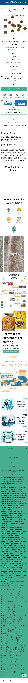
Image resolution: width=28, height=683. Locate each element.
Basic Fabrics (18, 574)
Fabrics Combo (15, 477)
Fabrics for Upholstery (8, 550)
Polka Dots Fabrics (7, 530)
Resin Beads (16, 588)
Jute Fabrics (17, 507)
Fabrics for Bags (18, 560)
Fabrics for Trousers (17, 548)
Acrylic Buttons (13, 606)
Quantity (14, 67)
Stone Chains (17, 622)
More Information (13, 453)
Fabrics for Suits (6, 570)
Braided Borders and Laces (10, 670)
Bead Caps (5, 656)
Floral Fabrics (19, 528)
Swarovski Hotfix (6, 632)
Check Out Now (11, 352)
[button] (13, 107)
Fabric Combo (6, 578)
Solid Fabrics (5, 532)
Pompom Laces (14, 674)
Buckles (10, 612)
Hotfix (23, 626)
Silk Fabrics (17, 496)
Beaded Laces (19, 676)
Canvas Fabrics (6, 507)
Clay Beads (10, 590)
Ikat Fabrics (11, 483)
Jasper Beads (6, 644)
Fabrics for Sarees (19, 570)
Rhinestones (5, 628)
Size (14, 53)
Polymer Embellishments (9, 618)
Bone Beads (20, 590)
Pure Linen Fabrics (18, 479)
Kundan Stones (19, 654)
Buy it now (14, 89)
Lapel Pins (12, 614)
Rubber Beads (6, 592)
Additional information (14, 125)
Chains (15, 620)
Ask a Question (14, 119)
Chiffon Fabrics (7, 496)
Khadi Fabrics (11, 499)
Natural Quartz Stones (8, 646)
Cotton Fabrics (21, 487)
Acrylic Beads (18, 586)
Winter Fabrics (10, 580)
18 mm (14, 56)
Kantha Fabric (17, 522)
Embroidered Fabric (20, 514)
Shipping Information (14, 113)
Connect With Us (14, 457)
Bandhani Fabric (6, 520)
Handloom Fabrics (20, 572)
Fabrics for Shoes (7, 562)
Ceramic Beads (6, 596)
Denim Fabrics (6, 510)
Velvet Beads (17, 596)
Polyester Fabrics (13, 501)
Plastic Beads (5, 588)
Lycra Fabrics (22, 503)
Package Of (14, 60)
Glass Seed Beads (13, 582)
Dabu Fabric (5, 524)
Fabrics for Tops (7, 544)
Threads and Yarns (7, 666)
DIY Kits (11, 658)
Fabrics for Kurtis (13, 546)
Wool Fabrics (21, 493)
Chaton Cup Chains (8, 624)
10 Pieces (18, 62)
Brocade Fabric (6, 522)
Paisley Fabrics (12, 534)
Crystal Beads (11, 584)
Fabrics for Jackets (14, 558)
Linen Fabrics (11, 493)
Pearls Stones (16, 644)
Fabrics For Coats (8, 556)
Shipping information (14, 122)
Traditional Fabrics (13, 540)
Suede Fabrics (7, 506)
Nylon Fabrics (11, 503)
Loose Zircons (16, 628)
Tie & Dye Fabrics (19, 520)
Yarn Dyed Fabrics (7, 576)
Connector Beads (7, 654)
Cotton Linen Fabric (8, 481)
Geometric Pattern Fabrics (10, 538)
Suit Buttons (12, 604)
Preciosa (16, 630)
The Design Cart (13, 448)
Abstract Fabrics (13, 536)
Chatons (4, 630)
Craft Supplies (18, 634)
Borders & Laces (20, 666)
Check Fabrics (16, 532)
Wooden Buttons (13, 608)
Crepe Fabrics (12, 497)
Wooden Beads (17, 594)
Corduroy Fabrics (19, 506)
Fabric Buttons (13, 610)
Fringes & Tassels (15, 664)
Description (14, 110)
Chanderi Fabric (6, 514)
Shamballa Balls (11, 650)
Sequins (22, 616)
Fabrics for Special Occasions (16, 554)
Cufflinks (17, 612)
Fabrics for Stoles (14, 564)
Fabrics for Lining (16, 568)
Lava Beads (21, 646)
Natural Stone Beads (14, 642)
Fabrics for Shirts (20, 542)
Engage (14, 462)
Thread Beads (6, 598)
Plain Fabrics (19, 530)
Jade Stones (11, 638)
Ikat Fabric (17, 511)
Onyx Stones (12, 640)
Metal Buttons (13, 602)
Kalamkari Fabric (7, 516)
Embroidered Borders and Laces (13, 668)
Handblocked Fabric (14, 518)
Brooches (4, 614)
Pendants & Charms (8, 648)
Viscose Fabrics (12, 491)
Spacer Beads (20, 652)
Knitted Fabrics (20, 576)
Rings (10, 630)
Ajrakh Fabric (14, 524)
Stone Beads (16, 598)
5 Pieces (9, 62)
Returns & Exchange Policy (14, 116)
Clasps (18, 648)
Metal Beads (16, 592)
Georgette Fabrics (8, 489)
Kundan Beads (6, 594)
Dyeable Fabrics (7, 574)
